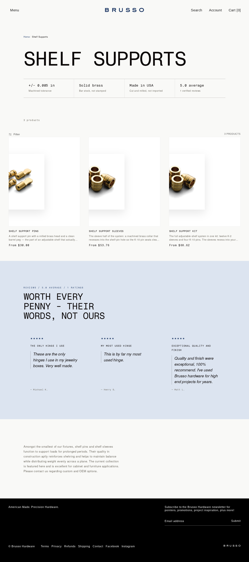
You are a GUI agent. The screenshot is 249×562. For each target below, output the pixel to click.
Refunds (70, 546)
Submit (236, 520)
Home (27, 36)
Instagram (128, 546)
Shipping (84, 546)
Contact (98, 546)
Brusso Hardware (23, 546)
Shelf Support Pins (24, 231)
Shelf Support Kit (183, 231)
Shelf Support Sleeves (106, 231)
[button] (14, 10)
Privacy (56, 546)
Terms (45, 546)
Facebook (112, 546)
